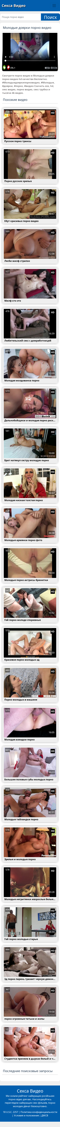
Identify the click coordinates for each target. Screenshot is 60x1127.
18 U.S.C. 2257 (10, 1112)
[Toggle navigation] (54, 6)
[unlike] (8, 67)
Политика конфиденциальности (39, 1112)
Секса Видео (13, 5)
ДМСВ (44, 1115)
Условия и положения (26, 1115)
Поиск (50, 17)
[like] (4, 67)
